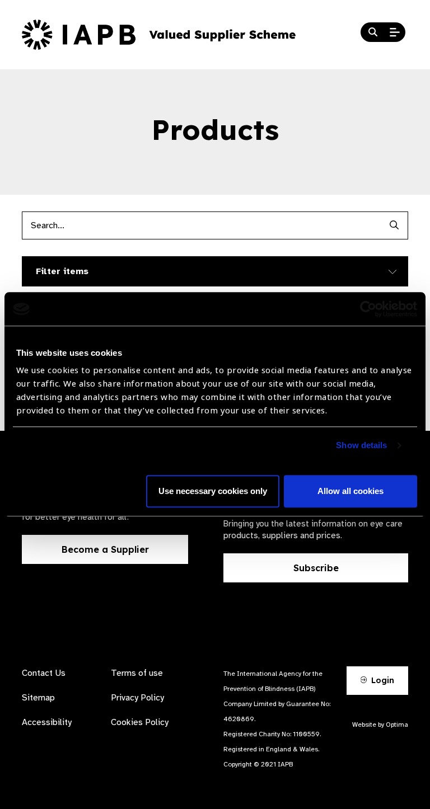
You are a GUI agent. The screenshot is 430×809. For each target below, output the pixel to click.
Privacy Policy (137, 697)
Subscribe (316, 567)
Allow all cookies (350, 491)
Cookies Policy (140, 722)
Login (381, 680)
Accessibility (47, 722)
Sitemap (38, 697)
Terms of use (137, 673)
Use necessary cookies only (212, 491)
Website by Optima (380, 724)
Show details (361, 445)
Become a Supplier (105, 549)
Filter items (62, 271)
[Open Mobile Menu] (395, 32)
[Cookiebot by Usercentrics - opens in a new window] (368, 308)
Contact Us (44, 673)
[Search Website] (373, 32)
